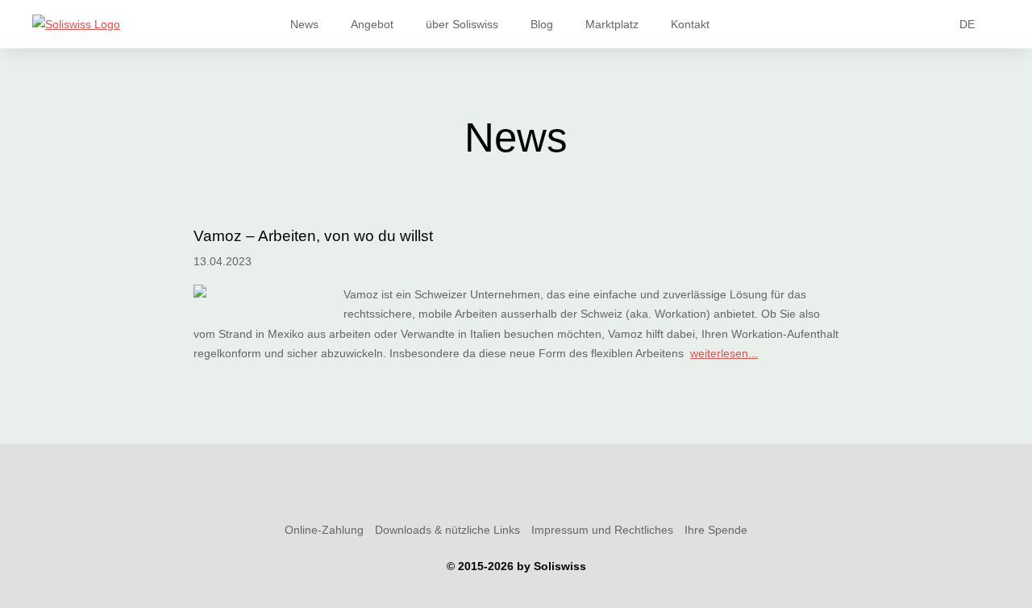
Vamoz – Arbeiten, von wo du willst (313, 235)
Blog (542, 24)
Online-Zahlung (324, 529)
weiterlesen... (724, 353)
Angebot (372, 24)
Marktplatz (612, 24)
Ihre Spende (716, 529)
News (304, 24)
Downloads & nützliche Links (447, 529)
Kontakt (690, 24)
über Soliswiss (462, 24)
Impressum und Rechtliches (602, 529)
